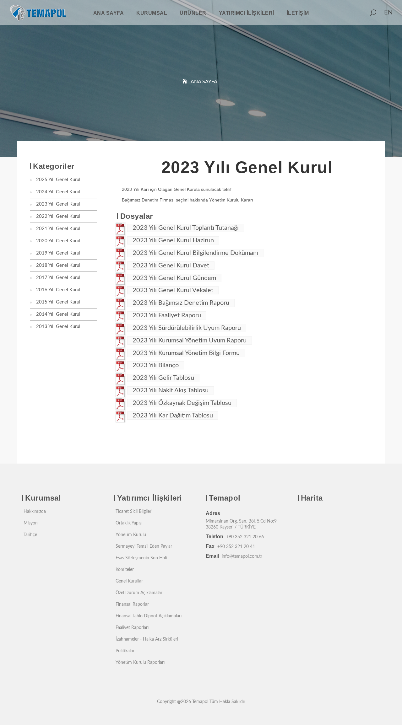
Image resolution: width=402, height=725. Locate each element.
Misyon (31, 523)
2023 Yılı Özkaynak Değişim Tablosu (182, 403)
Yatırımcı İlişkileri (246, 13)
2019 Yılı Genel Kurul (58, 253)
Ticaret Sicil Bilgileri (134, 511)
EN (388, 12)
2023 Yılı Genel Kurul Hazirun (173, 240)
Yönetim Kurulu (131, 535)
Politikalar (125, 651)
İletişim (298, 13)
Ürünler (193, 13)
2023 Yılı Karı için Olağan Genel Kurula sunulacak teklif (176, 189)
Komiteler (125, 569)
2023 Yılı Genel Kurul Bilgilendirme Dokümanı (195, 253)
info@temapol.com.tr (242, 556)
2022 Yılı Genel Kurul (58, 216)
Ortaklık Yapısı (129, 523)
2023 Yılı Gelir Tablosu (163, 378)
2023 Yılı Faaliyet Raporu (167, 315)
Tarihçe (30, 535)
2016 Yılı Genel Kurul (58, 289)
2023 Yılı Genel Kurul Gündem (174, 278)
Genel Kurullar (129, 581)
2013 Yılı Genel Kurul (58, 326)
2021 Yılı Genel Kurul (58, 228)
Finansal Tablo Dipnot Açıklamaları (149, 616)
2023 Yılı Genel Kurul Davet (171, 265)
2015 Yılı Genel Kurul (58, 302)
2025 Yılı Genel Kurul (58, 179)
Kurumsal (151, 13)
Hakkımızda (35, 511)
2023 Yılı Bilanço (156, 365)
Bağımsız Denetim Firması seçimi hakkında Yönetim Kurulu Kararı (187, 199)
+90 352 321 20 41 (236, 547)
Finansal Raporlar (132, 604)
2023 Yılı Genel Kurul (58, 204)
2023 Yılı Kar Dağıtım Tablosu (173, 415)
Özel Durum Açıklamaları (139, 593)
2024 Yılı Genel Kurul (58, 192)
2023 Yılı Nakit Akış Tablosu (171, 390)
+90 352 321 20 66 (245, 537)
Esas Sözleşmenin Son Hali (141, 558)
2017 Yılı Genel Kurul (58, 277)
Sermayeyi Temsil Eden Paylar (144, 546)
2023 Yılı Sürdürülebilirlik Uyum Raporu (187, 328)
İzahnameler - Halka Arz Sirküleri (147, 639)
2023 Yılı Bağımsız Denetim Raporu (181, 303)
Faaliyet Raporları (132, 628)
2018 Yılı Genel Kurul (58, 265)
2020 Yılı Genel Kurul (58, 241)
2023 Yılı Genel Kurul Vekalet (173, 290)
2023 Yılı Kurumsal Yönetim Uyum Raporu (190, 340)
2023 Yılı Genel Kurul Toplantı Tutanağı (186, 228)
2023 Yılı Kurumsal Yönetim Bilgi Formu (186, 353)
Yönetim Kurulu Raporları (140, 662)
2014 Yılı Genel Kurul (58, 314)
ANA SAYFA (108, 13)
